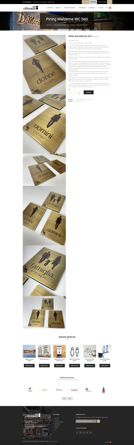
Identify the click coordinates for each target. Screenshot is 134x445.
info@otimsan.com (37, 2)
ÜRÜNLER (58, 7)
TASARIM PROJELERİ (69, 7)
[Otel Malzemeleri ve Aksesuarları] (31, 7)
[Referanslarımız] (30, 390)
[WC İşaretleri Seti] (44, 351)
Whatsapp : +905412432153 (48, 2)
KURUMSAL (92, 7)
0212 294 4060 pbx (27, 2)
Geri (64, 398)
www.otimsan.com (53, 441)
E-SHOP (86, 2)
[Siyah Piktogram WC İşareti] (74, 351)
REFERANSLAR (82, 7)
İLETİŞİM (100, 7)
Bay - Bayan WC (71, 25)
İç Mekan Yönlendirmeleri (60, 25)
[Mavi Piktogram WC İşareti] (104, 351)
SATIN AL (88, 92)
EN (106, 7)
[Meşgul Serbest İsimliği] (29, 351)
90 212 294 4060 (28, 421)
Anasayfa (49, 25)
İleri (70, 398)
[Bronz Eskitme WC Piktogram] (89, 351)
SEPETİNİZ (93, 2)
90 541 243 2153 (35, 423)
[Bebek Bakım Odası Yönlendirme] (59, 351)
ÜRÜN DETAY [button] (29, 365)
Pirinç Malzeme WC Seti (79, 101)
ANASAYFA (50, 7)
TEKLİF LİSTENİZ (101, 2)
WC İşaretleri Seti (44, 359)
